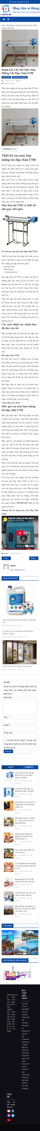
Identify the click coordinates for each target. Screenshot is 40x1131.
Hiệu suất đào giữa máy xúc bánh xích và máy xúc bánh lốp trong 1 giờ (25, 908)
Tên (6, 717)
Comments (29, 767)
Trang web (8, 732)
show (14, 149)
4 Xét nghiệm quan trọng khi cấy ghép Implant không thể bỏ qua (25, 865)
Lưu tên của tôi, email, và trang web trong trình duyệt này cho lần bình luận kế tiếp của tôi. (20, 744)
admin (21, 81)
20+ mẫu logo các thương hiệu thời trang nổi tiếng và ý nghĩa (18, 632)
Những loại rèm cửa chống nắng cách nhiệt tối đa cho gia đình (34, 558)
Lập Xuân (17, 901)
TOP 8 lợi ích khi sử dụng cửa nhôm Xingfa (17, 666)
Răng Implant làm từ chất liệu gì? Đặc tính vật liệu (24, 880)
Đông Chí (17, 783)
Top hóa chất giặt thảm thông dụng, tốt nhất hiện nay (19, 621)
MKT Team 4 (24, 637)
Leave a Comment (9, 83)
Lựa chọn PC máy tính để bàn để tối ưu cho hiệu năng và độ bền (24, 775)
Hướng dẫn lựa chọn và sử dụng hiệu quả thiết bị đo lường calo (25, 804)
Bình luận (8, 697)
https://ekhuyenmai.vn (17, 570)
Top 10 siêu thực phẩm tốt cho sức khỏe (24, 851)
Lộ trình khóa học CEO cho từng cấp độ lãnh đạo (25, 894)
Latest (11, 767)
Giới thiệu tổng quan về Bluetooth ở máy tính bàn (24, 790)
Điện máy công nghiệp (19, 77)
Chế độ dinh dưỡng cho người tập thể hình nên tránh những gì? (24, 836)
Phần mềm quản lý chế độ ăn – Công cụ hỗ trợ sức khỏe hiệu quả (24, 820)
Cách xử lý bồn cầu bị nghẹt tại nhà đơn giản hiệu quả (7, 558)
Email (7, 725)
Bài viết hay (6, 77)
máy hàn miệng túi (15, 553)
